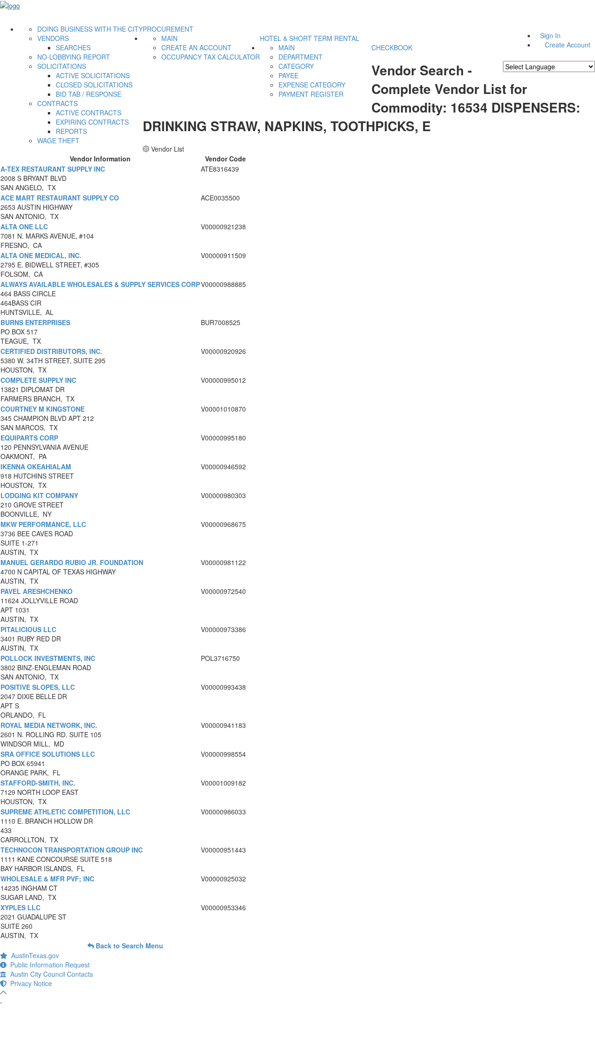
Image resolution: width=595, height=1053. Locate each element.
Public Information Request (48, 964)
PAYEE (288, 75)
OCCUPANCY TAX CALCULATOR (210, 56)
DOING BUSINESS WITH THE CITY (90, 28)
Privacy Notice (29, 983)
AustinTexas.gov (33, 955)
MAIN (169, 38)
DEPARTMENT (300, 56)
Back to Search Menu (128, 945)
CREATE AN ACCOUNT (196, 47)
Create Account (567, 44)
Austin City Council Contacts (50, 974)
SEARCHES (73, 47)
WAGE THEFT (58, 140)
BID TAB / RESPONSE (88, 94)
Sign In (550, 35)
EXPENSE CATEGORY (311, 84)
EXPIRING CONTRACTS (92, 122)
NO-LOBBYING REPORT (73, 56)
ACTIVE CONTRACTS (88, 112)
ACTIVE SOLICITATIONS (93, 75)
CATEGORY (296, 66)
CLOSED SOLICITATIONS (94, 84)
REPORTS (71, 131)
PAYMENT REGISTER (311, 94)
